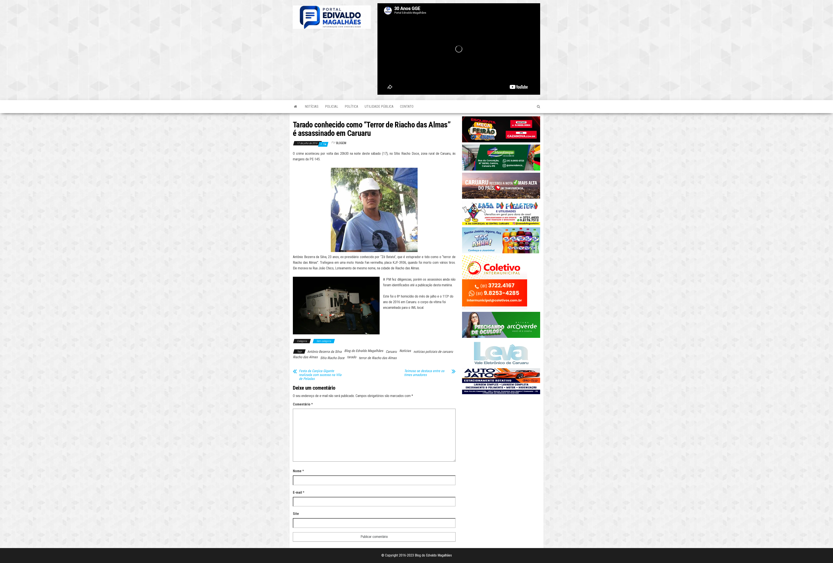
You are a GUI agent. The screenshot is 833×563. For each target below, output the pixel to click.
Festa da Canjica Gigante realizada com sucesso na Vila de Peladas (320, 375)
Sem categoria (323, 341)
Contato (406, 106)
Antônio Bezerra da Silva (324, 352)
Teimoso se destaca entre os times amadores (424, 373)
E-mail (298, 492)
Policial (331, 106)
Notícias (311, 106)
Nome (298, 471)
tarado (351, 357)
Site (296, 514)
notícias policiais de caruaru (433, 352)
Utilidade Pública (379, 106)
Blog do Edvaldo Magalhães (363, 351)
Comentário (303, 404)
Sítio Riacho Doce (332, 358)
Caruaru (391, 352)
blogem (341, 143)
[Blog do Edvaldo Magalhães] (296, 106)
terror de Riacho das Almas (378, 358)
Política (351, 106)
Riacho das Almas (305, 357)
